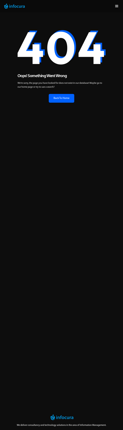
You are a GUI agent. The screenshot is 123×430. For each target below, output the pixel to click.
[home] (14, 6)
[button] (116, 6)
